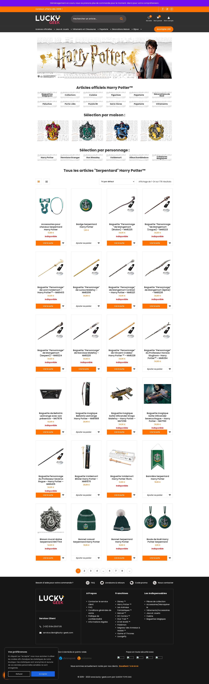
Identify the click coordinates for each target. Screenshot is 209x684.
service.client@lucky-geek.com (58, 632)
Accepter (43, 674)
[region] (31, 663)
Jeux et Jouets (153, 613)
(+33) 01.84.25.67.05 (52, 626)
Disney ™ (121, 601)
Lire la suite (48, 243)
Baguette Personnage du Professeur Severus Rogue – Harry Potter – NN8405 (50, 480)
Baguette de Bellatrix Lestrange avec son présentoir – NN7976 (51, 416)
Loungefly (121, 636)
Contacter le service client (98, 603)
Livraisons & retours (115, 582)
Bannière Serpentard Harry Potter (157, 477)
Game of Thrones (125, 633)
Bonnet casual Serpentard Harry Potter (86, 540)
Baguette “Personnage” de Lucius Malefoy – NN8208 (86, 290)
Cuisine (149, 616)
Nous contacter (165, 582)
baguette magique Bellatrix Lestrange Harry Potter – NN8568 (86, 416)
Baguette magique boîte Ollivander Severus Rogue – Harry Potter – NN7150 (157, 417)
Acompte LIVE (164, 29)
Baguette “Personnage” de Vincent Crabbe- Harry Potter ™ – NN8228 (121, 353)
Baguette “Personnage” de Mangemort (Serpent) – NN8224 (50, 353)
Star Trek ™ (122, 619)
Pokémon (121, 624)
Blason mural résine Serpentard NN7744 (51, 540)
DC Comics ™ (123, 616)
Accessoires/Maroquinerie (158, 606)
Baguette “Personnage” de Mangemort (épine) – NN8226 (157, 290)
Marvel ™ (121, 613)
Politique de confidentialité (95, 617)
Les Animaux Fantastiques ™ (124, 609)
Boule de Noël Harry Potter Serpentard (157, 540)
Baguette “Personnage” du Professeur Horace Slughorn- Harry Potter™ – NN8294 (157, 354)
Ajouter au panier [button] (83, 243)
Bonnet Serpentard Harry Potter (122, 540)
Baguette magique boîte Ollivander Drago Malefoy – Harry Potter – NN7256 (121, 417)
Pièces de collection (155, 601)
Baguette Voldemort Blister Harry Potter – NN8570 (86, 479)
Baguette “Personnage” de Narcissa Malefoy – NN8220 (86, 353)
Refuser (19, 674)
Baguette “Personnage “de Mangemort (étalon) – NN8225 (122, 227)
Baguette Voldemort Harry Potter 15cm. (122, 477)
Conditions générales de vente (99, 612)
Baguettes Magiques (156, 619)
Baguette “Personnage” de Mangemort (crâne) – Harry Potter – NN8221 (122, 290)
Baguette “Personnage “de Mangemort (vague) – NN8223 (157, 227)
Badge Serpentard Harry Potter (86, 225)
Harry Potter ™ (124, 604)
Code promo (141, 582)
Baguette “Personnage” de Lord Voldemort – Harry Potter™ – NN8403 (50, 290)
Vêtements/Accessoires (158, 610)
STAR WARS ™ (123, 621)
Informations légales (98, 621)
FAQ (93, 582)
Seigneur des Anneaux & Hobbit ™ (128, 629)
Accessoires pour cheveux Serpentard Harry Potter (51, 227)
